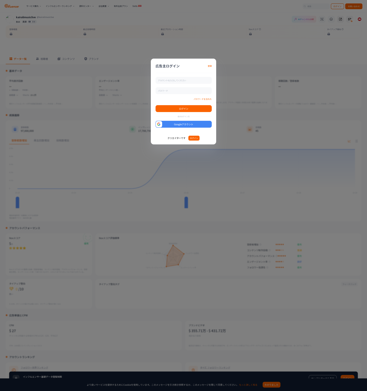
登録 (210, 65)
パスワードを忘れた (203, 99)
